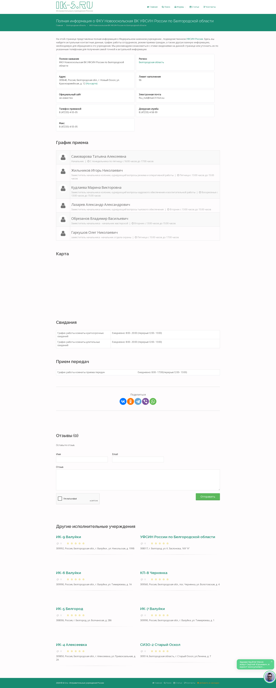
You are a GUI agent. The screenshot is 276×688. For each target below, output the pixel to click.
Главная (153, 6)
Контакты (210, 6)
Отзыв (59, 467)
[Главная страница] (74, 7)
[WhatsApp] (153, 401)
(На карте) (91, 83)
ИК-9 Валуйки (68, 537)
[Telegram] (138, 401)
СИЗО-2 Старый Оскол (160, 644)
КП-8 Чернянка (153, 573)
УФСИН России (194, 39)
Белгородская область (76, 25)
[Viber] (145, 401)
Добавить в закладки (209, 683)
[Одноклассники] (130, 401)
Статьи (195, 6)
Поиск (167, 6)
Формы (180, 6)
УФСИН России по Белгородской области (177, 537)
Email (115, 454)
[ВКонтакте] (123, 401)
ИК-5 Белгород (69, 609)
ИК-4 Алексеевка (71, 644)
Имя (58, 454)
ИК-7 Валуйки (152, 609)
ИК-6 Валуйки (68, 573)
